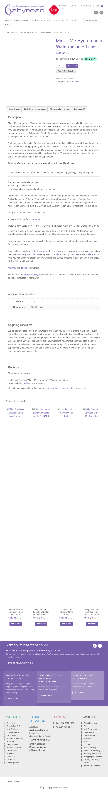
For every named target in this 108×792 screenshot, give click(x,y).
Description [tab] (14, 109)
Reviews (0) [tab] (79, 109)
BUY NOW (79, 692)
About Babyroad (90, 723)
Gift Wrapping (89, 735)
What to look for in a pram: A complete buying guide (33, 650)
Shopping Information (93, 757)
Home (7, 32)
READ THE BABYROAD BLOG (20, 663)
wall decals (91, 254)
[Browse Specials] (54, 10)
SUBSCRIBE (46, 696)
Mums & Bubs (27, 20)
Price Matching (90, 747)
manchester (75, 254)
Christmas (11, 723)
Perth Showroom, (39, 251)
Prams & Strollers (14, 747)
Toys (44, 20)
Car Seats (61, 20)
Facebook (25, 274)
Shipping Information (92, 753)
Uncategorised (13, 763)
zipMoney (25, 268)
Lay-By (87, 744)
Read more (92, 624)
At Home (52, 20)
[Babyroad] (24, 10)
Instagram (37, 274)
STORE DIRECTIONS (40, 740)
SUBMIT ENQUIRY (64, 727)
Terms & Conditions (92, 766)
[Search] (101, 20)
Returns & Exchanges (93, 750)
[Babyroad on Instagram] (101, 13)
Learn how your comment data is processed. (65, 388)
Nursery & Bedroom (12, 20)
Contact (74, 6)
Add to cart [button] (15, 624)
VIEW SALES (13, 699)
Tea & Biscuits (29, 32)
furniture (57, 254)
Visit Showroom (59, 6)
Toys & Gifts (12, 750)
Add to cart (72, 65)
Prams (37, 20)
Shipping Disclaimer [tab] (60, 109)
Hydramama (36, 219)
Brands (7, 24)
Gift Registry (89, 732)
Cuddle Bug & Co (14, 726)
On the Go (72, 20)
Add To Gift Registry (66, 71)
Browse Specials (13, 732)
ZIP (85, 741)
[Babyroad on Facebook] (96, 13)
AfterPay (12, 268)
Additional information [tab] (35, 109)
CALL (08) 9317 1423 (65, 723)
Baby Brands (12, 735)
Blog (86, 726)
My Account (85, 6)
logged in (24, 383)
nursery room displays (29, 254)
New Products (12, 729)
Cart (99, 6)
